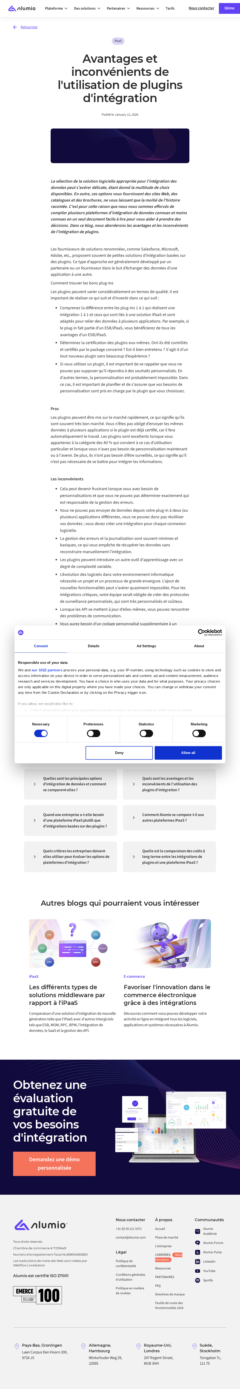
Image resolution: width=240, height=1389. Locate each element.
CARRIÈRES (168, 1257)
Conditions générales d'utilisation (130, 1277)
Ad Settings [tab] (146, 646)
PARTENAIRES (164, 1277)
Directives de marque (170, 1294)
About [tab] (199, 646)
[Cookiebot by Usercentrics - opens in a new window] (201, 632)
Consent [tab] (41, 646)
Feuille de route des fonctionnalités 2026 (169, 1305)
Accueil (160, 1229)
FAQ (158, 1285)
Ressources (163, 1268)
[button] (57, 8)
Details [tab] (93, 646)
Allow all (188, 753)
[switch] (93, 733)
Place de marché (166, 1237)
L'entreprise (163, 1246)
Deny (119, 753)
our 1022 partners (47, 670)
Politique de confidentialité (126, 1263)
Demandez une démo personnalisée (54, 1163)
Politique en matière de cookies (130, 1291)
